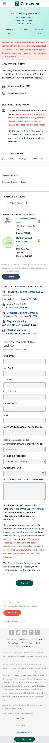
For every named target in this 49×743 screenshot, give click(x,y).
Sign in (24, 349)
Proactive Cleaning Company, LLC (25, 292)
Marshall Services (16, 330)
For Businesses (37, 639)
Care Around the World (24, 646)
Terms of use (20, 718)
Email (6, 415)
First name (8, 356)
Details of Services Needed (16, 439)
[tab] (24, 440)
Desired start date (12, 468)
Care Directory (23, 639)
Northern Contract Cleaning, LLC (24, 240)
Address (7, 380)
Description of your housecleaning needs (24, 480)
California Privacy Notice (24, 732)
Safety (38, 643)
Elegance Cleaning (17, 321)
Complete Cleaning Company (22, 313)
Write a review (16, 203)
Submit (24, 583)
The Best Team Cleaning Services (26, 220)
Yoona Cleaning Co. (17, 304)
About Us (10, 639)
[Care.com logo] (26, 4)
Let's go (12, 612)
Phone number (10, 403)
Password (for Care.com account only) (23, 427)
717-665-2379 (24, 24)
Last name (8, 368)
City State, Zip (9, 392)
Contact (10, 277)
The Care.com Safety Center (16, 563)
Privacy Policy (37, 509)
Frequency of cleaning (14, 456)
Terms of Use (19, 509)
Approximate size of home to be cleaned (23, 444)
